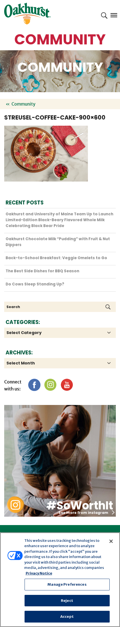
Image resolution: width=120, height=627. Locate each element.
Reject (67, 600)
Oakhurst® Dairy (27, 14)
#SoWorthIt (79, 505)
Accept (67, 616)
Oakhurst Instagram (15, 504)
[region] (60, 579)
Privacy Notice (39, 573)
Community (23, 104)
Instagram (50, 384)
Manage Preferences (66, 584)
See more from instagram (83, 512)
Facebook (34, 384)
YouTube (66, 384)
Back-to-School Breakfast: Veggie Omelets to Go (56, 258)
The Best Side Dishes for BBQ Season (42, 271)
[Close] (111, 541)
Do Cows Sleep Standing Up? (35, 284)
